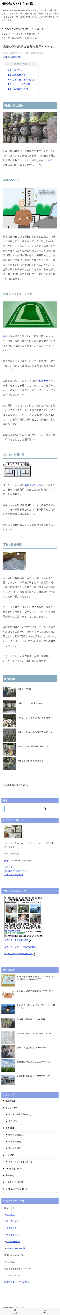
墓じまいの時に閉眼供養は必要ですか (33, 746)
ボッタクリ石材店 (19, 84)
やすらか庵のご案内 (13, 874)
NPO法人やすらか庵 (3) (16, 1189)
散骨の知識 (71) (15, 1135)
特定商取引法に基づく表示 (16, 1282)
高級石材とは (17, 75)
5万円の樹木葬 (13, 1241)
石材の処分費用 (18, 89)
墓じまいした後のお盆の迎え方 (36, 991)
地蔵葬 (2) (10, 1101)
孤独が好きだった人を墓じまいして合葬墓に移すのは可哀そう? (36, 978)
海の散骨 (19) (14, 1141)
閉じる (23, 64)
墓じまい (10, 1214)
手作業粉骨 (11, 1228)
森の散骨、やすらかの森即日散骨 (19, 947)
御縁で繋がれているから (33, 1062)
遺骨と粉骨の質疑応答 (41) (20, 1162)
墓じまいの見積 (32, 485)
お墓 (5, 336)
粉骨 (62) (10, 1155)
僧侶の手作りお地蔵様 (32, 1048)
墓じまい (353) (12, 1107)
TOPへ (45, 1313)
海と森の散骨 (12, 1221)
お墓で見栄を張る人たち (22, 79)
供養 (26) (10, 1175)
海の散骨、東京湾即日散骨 (16, 940)
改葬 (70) (12, 1121)
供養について (12, 1235)
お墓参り (43, 381)
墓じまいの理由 (24, 689)
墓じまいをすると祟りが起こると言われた (35, 718)
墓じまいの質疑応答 (12, 57)
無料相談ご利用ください (15, 871)
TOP (17, 29)
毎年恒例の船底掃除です (33, 1076)
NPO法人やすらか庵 (17, 4)
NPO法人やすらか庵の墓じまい (18, 953)
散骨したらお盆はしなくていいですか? (36, 1006)
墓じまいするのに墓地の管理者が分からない (36, 732)
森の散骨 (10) (14, 1148)
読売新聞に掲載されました (33, 1033)
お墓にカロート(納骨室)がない (30, 703)
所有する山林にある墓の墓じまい (31, 761)
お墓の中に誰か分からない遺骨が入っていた (17, 785)
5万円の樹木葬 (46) (14, 1168)
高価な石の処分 (14, 70)
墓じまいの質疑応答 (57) (19, 1114)
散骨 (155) (10, 1128)
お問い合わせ (10, 867)
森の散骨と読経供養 (31, 1019)
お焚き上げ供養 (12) (15, 1182)
